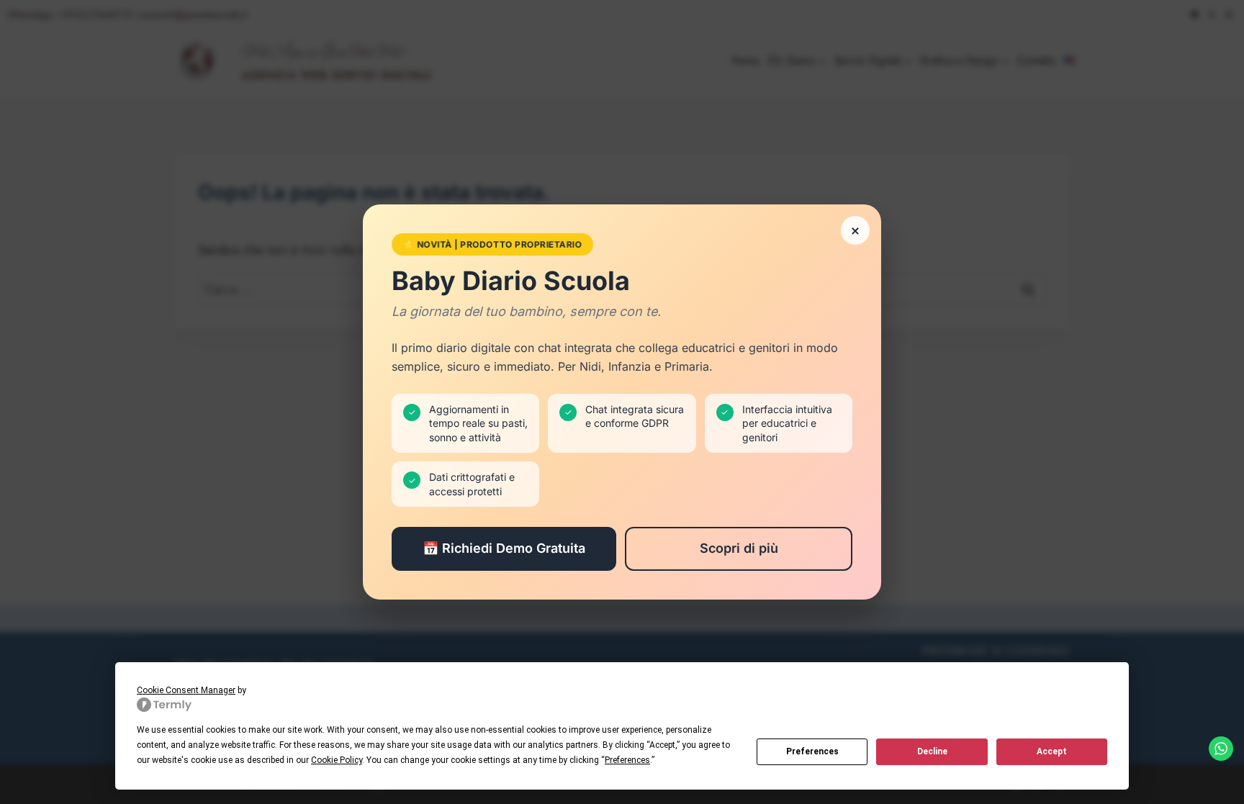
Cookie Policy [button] (336, 760)
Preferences (812, 751)
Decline (932, 751)
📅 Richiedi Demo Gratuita (504, 548)
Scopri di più (739, 548)
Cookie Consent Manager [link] (186, 690)
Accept (1052, 751)
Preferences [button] (627, 760)
